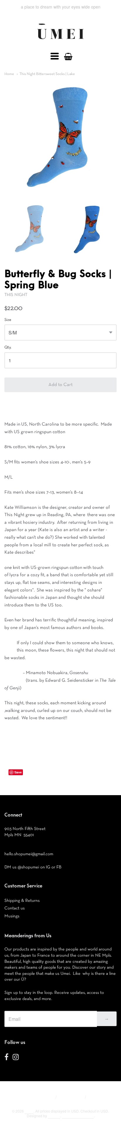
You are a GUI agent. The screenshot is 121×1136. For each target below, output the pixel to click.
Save (18, 772)
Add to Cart (60, 384)
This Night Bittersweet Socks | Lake (47, 74)
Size (7, 320)
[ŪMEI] (60, 40)
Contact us (14, 908)
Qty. (7, 347)
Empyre (54, 1115)
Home (9, 74)
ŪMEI (29, 1110)
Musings (11, 916)
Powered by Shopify (78, 1115)
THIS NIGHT (15, 294)
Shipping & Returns (22, 900)
